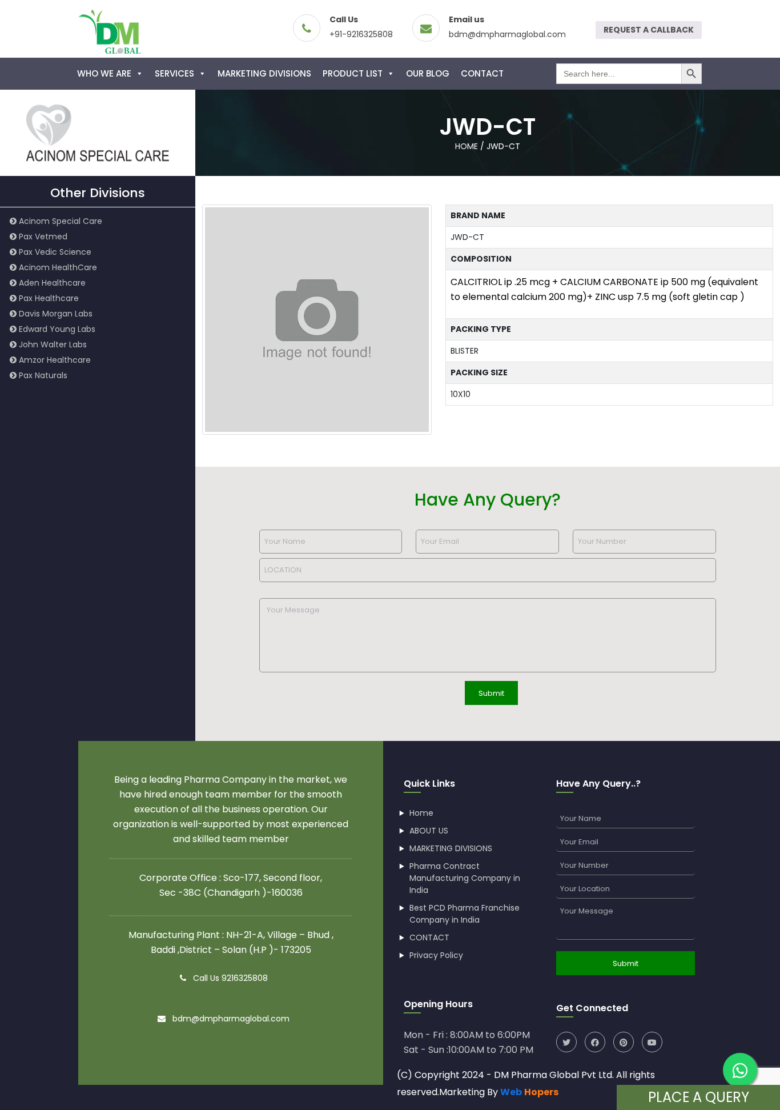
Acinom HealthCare (57, 267)
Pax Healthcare (48, 298)
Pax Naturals (42, 375)
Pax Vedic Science (54, 252)
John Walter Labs (52, 344)
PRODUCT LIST (353, 73)
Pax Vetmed (42, 236)
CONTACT (482, 73)
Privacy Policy (436, 955)
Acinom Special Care (59, 221)
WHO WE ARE (104, 73)
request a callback (649, 29)
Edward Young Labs (56, 329)
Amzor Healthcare (54, 360)
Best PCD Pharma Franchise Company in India (464, 913)
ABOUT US (428, 830)
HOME (466, 146)
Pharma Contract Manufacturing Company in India (464, 878)
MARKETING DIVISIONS (264, 73)
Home (421, 813)
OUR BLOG (427, 73)
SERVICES (174, 73)
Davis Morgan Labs (55, 313)
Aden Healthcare (51, 282)
